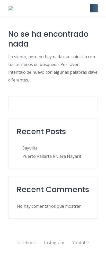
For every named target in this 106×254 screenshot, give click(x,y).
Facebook (26, 242)
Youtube (80, 242)
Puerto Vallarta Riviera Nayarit (51, 156)
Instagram (54, 242)
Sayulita (30, 148)
